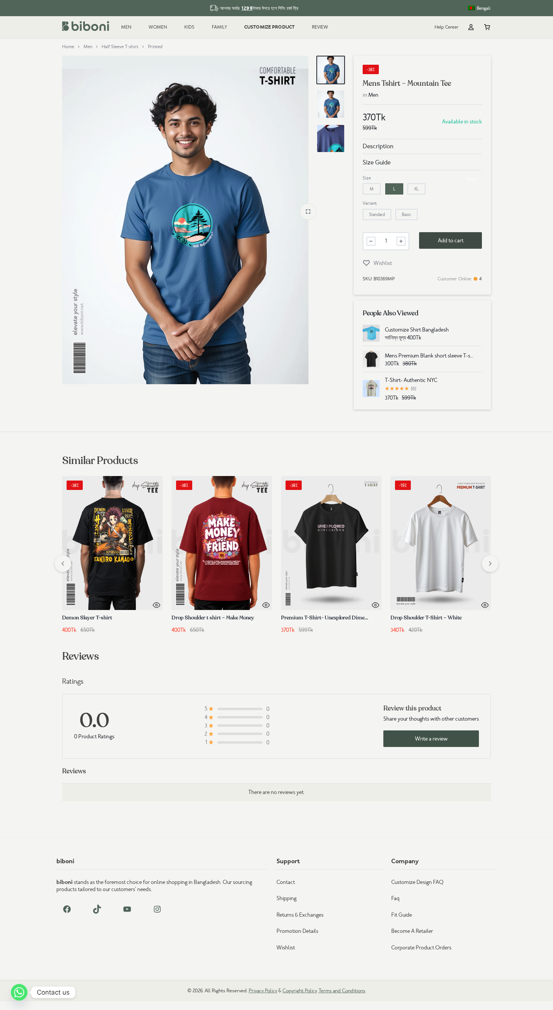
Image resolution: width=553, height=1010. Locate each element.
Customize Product (269, 27)
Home (68, 47)
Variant (370, 203)
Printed (155, 47)
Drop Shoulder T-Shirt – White (426, 617)
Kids (189, 27)
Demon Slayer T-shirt (87, 617)
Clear (471, 179)
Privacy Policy (263, 990)
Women (158, 27)
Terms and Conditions (342, 990)
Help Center (446, 27)
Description (378, 146)
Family (219, 27)
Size (367, 178)
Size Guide (376, 162)
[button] (372, 189)
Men (126, 27)
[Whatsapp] (19, 992)
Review (320, 27)
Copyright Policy (300, 990)
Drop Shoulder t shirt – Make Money (213, 617)
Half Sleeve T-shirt (120, 47)
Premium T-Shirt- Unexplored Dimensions (330, 617)
